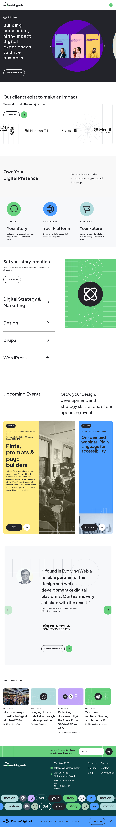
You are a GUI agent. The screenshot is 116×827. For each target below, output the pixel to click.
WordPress (15, 357)
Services (92, 763)
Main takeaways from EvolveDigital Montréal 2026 (15, 716)
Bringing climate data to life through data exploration (43, 716)
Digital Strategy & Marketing (22, 302)
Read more (97, 821)
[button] (58, 130)
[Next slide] (104, 45)
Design (10, 322)
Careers (105, 763)
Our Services (12, 279)
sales (66, 768)
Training (92, 768)
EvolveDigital (108, 772)
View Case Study (14, 64)
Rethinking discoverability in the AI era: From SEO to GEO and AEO (68, 720)
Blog (90, 772)
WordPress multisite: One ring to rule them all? (96, 716)
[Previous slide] (50, 45)
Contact (105, 768)
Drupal (10, 340)
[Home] (13, 4)
